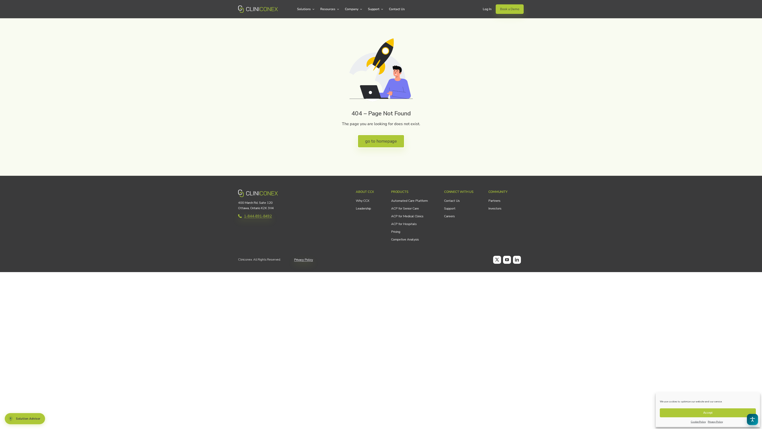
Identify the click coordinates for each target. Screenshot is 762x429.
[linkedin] (517, 260)
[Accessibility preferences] (752, 419)
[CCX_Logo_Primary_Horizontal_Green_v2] (258, 7)
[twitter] (497, 260)
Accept (707, 412)
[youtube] (507, 260)
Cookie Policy (698, 421)
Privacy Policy (715, 421)
